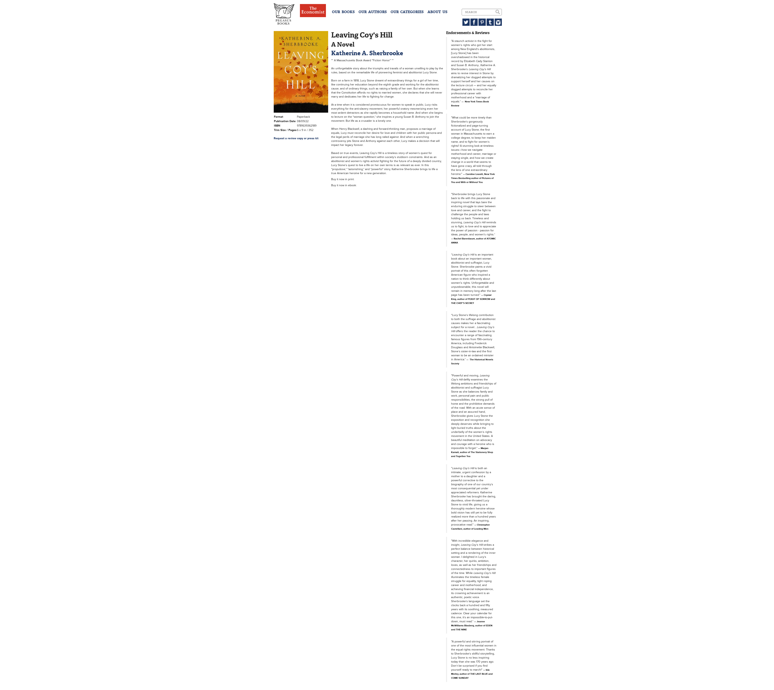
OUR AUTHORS (373, 11)
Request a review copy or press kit (296, 138)
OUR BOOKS (343, 11)
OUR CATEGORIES (407, 11)
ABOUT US (437, 11)
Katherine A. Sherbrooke (367, 53)
